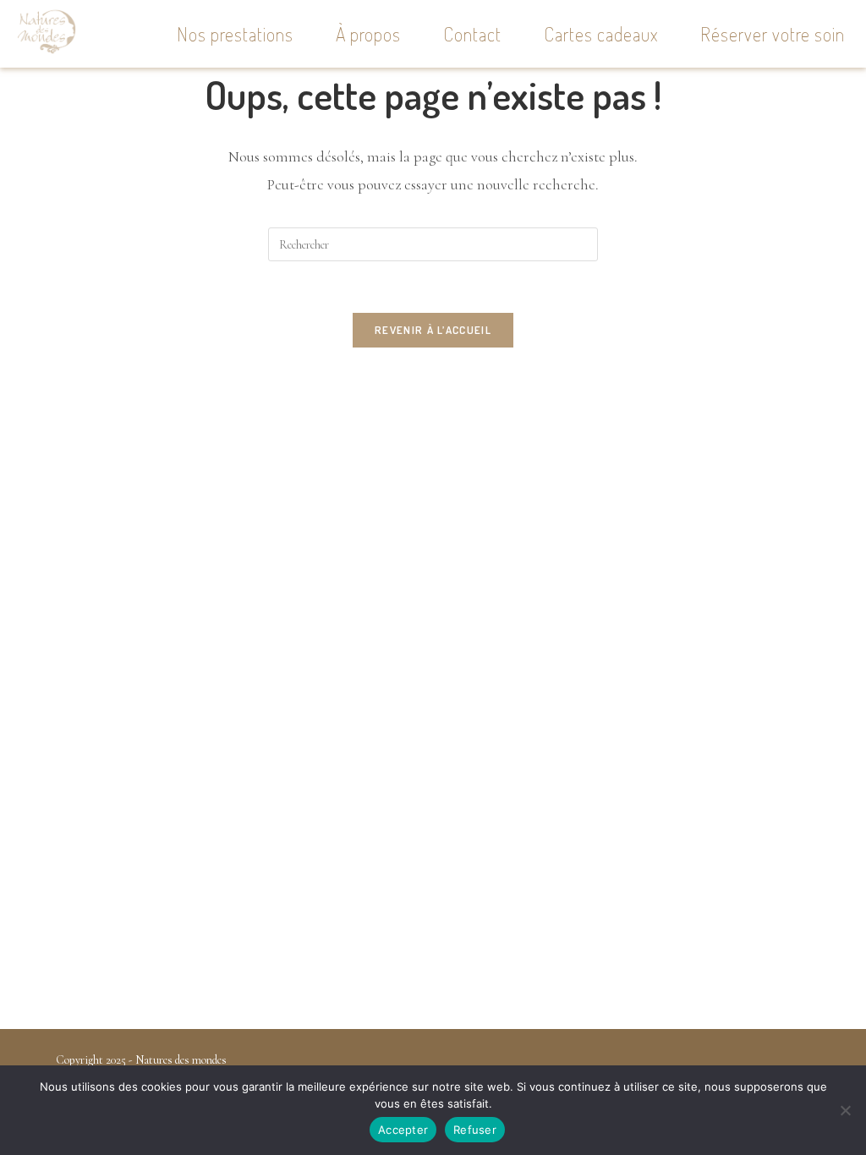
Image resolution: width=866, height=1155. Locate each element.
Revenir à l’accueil (433, 330)
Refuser (474, 1129)
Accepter (403, 1129)
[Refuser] (844, 1110)
